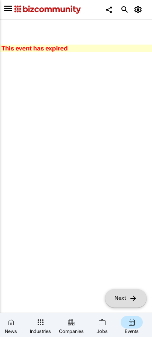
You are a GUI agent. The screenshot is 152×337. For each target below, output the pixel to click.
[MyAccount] (139, 9)
